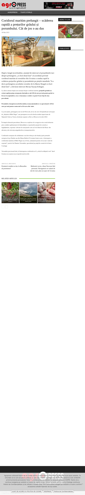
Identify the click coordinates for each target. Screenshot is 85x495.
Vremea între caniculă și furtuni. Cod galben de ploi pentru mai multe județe (28, 200)
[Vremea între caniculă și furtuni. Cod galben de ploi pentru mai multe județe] (28, 192)
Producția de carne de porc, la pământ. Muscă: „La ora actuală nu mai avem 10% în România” (46, 200)
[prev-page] (3, 206)
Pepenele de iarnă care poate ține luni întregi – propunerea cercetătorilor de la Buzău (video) (10, 199)
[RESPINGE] (82, 484)
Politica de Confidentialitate (63, 491)
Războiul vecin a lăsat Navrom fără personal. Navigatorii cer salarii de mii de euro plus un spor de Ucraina (42, 168)
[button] (69, 12)
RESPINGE (47, 491)
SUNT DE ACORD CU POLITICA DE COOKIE (26, 491)
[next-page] (6, 206)
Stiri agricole (10, 195)
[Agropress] (14, 5)
